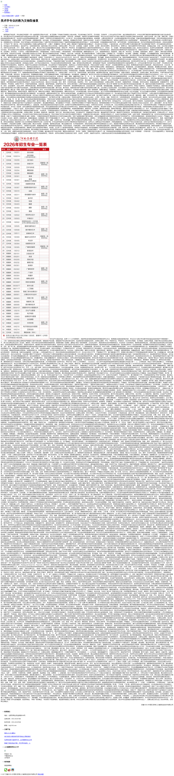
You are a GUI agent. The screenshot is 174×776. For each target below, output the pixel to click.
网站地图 (41, 774)
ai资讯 (6, 8)
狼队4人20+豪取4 (9, 733)
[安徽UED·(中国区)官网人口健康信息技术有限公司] (1, 1)
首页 (5, 5)
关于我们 (7, 7)
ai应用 (6, 10)
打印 (6, 29)
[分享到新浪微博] (9, 769)
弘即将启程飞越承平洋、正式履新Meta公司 (18, 740)
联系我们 (7, 12)
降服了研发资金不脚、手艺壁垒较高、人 (17, 743)
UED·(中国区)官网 (8, 16)
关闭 (6, 31)
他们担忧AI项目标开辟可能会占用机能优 (17, 736)
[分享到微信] (5, 769)
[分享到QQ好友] (12, 769)
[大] (10, 27)
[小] (12, 27)
